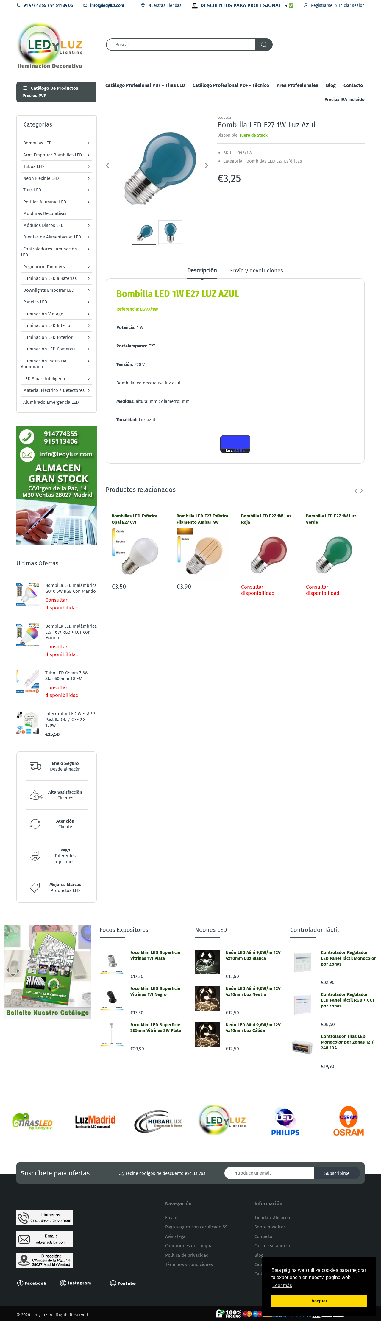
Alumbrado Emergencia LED (51, 402)
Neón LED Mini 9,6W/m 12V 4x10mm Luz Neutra (253, 991)
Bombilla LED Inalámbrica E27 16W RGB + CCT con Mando (71, 631)
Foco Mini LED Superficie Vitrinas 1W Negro (155, 991)
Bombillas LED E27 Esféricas (274, 161)
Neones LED (211, 929)
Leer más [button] (282, 1285)
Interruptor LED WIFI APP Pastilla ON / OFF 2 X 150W (70, 719)
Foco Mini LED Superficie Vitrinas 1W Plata (155, 955)
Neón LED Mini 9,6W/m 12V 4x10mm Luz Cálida (253, 1027)
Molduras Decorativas (44, 213)
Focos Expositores (124, 929)
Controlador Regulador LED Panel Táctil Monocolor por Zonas (348, 958)
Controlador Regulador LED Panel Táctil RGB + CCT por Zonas (348, 1000)
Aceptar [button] (319, 1300)
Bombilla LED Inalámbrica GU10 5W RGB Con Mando (71, 588)
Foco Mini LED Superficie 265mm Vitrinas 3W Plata (155, 1027)
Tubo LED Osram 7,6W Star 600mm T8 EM (66, 675)
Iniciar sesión (352, 5)
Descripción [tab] (202, 270)
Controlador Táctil (314, 929)
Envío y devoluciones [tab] (256, 270)
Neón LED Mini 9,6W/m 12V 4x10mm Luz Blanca (253, 955)
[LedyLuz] (49, 44)
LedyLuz (224, 117)
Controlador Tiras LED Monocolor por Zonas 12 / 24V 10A (347, 1042)
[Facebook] (34, 1282)
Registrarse (322, 5)
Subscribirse (336, 1173)
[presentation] (356, 490)
